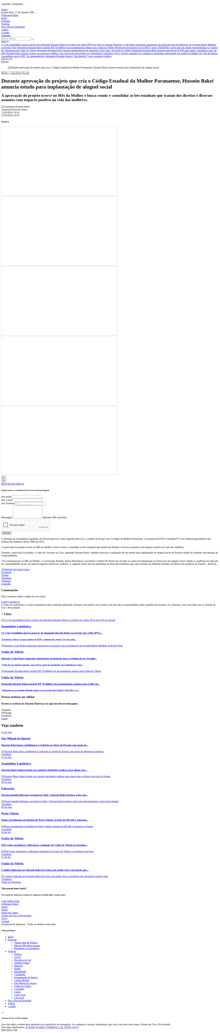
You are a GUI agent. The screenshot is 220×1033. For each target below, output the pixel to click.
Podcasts (5, 21)
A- (4, 477)
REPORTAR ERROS (12, 484)
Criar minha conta (10, 901)
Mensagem (6, 517)
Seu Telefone (8, 503)
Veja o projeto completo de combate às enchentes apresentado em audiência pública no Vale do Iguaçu (166, 53)
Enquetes (6, 35)
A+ (4, 481)
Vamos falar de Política (26, 942)
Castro (17, 992)
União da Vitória (22, 986)
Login (4, 602)
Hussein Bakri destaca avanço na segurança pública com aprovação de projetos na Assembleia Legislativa (59, 53)
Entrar (4, 9)
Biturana (18, 965)
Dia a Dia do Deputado (13, 26)
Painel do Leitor (10, 912)
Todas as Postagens (11, 882)
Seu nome (6, 496)
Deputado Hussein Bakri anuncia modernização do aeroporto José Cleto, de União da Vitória (84, 50)
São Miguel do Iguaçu (25, 983)
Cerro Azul (19, 994)
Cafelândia (19, 974)
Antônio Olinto (22, 963)
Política (18, 954)
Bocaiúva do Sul (22, 960)
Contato (5, 32)
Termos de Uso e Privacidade (16, 915)
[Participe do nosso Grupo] (15, 569)
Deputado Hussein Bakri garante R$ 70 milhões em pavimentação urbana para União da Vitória (65, 47)
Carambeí (19, 989)
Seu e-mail (6, 500)
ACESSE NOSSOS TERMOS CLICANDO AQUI (52, 1027)
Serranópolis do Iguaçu (26, 977)
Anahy (17, 957)
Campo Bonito (21, 980)
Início (4, 18)
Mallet (17, 968)
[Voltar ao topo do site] (2, 1012)
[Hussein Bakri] (9, 15)
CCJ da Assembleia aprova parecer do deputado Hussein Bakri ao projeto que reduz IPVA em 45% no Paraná (57, 44)
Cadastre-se (14, 602)
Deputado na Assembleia (26, 948)
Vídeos (5, 29)
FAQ (4, 918)
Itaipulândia (20, 971)
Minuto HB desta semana (27, 945)
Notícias (5, 24)
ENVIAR (6, 533)
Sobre (4, 909)
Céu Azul (19, 997)
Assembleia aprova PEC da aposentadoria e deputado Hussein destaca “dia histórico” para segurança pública (56, 56)
